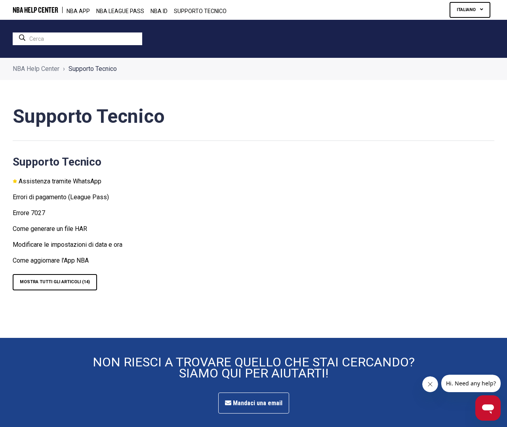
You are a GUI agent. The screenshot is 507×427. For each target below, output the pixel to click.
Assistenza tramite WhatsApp (60, 181)
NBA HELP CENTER (35, 10)
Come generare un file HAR (50, 229)
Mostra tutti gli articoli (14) (55, 281)
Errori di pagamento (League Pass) (61, 197)
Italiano (467, 9)
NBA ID (159, 11)
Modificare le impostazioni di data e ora (67, 244)
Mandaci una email (256, 403)
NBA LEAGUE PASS (120, 11)
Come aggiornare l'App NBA (51, 260)
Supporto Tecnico (200, 11)
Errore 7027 (29, 213)
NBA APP (78, 11)
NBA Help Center (36, 68)
